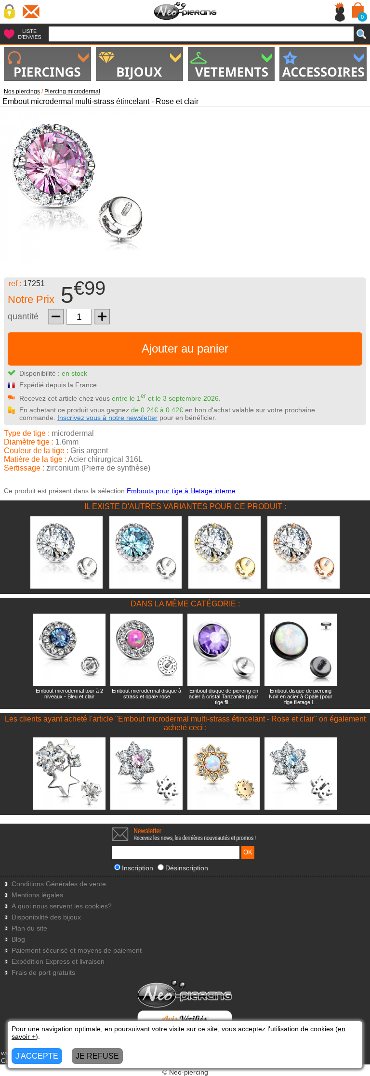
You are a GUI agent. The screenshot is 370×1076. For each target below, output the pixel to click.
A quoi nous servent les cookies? (62, 906)
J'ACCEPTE (36, 1056)
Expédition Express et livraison (58, 961)
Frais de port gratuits (43, 972)
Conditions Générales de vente (59, 884)
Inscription (137, 868)
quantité (23, 316)
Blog (18, 939)
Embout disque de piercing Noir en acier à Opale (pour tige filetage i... (300, 696)
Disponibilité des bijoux (46, 917)
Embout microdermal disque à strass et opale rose (146, 693)
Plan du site (29, 928)
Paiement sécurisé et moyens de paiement (77, 950)
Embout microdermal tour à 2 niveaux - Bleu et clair (69, 693)
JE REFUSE (97, 1056)
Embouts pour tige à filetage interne (181, 491)
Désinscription (186, 868)
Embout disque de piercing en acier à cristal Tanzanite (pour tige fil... (223, 696)
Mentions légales (37, 895)
